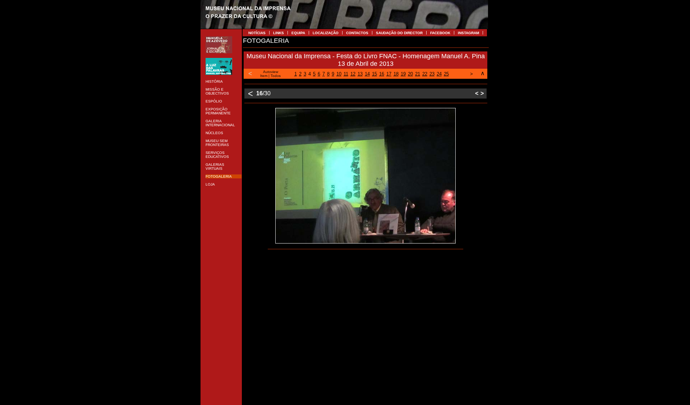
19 (403, 74)
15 (374, 74)
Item (263, 76)
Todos (276, 76)
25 (446, 74)
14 (367, 74)
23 (431, 74)
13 (360, 74)
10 (338, 74)
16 (381, 74)
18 (396, 74)
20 (410, 74)
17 (388, 74)
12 (352, 74)
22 (424, 74)
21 (417, 74)
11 (346, 74)
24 (439, 74)
